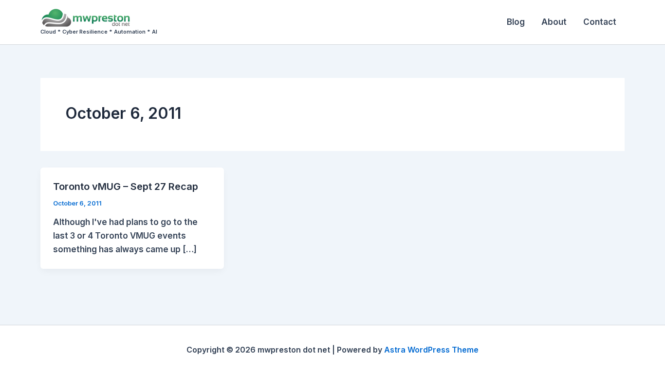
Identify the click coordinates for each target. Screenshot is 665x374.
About (554, 22)
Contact (599, 22)
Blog (516, 22)
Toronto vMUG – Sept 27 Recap (125, 186)
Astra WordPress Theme (431, 350)
